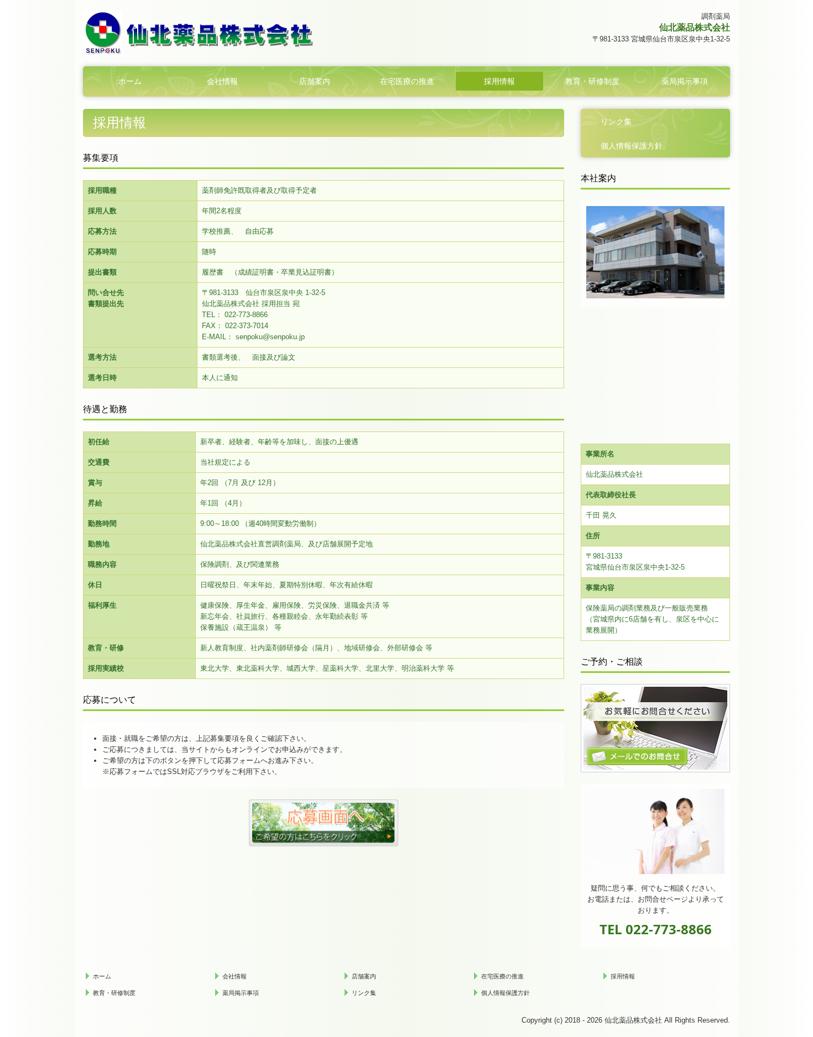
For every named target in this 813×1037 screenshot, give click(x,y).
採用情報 (499, 81)
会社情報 (222, 81)
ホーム (130, 81)
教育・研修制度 (592, 81)
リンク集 (616, 121)
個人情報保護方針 (632, 145)
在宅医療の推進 (407, 81)
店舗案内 (314, 81)
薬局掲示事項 (684, 81)
